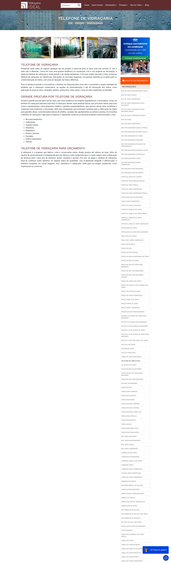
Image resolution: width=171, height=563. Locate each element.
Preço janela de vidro (130, 299)
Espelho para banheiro (130, 489)
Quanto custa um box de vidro (133, 330)
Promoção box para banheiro (132, 312)
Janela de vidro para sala (131, 553)
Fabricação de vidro (129, 506)
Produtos (123, 5)
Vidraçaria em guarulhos (131, 412)
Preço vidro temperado (130, 308)
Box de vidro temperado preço (133, 115)
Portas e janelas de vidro (131, 209)
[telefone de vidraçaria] (36, 48)
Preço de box (126, 248)
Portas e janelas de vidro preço (134, 213)
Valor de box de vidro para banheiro (132, 374)
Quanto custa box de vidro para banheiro (133, 317)
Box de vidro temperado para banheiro (132, 104)
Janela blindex (127, 530)
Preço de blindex (128, 244)
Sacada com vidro (128, 344)
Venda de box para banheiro (132, 379)
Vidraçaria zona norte (130, 432)
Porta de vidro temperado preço (134, 193)
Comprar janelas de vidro (131, 461)
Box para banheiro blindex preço (134, 132)
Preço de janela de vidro (131, 281)
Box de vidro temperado (130, 99)
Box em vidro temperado (131, 124)
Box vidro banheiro (129, 436)
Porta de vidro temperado (131, 189)
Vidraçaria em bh (127, 400)
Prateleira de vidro (129, 228)
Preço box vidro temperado (132, 240)
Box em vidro (126, 119)
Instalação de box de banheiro (133, 526)
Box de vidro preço (129, 95)
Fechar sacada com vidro (131, 522)
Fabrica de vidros (128, 498)
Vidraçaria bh (126, 387)
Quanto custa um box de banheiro (134, 326)
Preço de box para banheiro (132, 271)
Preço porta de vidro (129, 303)
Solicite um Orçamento (136, 81)
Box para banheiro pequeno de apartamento (133, 145)
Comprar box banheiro (130, 457)
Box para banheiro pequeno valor (134, 150)
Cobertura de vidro (129, 453)
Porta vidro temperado (130, 201)
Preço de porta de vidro (131, 291)
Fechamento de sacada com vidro (134, 514)
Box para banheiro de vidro (132, 136)
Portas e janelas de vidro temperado (131, 219)
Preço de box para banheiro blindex (132, 276)
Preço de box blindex (129, 252)
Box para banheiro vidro (131, 158)
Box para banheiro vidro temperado (131, 163)
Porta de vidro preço (129, 185)
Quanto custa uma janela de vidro (134, 340)
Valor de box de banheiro (131, 369)
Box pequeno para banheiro (132, 169)
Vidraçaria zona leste (130, 428)
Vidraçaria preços (128, 420)
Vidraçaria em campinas (130, 404)
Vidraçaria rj (126, 424)
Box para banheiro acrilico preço (134, 128)
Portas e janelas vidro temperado (135, 224)
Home (87, 5)
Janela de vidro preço (130, 557)
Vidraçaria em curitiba (130, 408)
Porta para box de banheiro (132, 197)
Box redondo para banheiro (132, 173)
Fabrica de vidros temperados (133, 502)
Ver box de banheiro (129, 383)
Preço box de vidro (129, 236)
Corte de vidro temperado (131, 477)
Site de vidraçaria (128, 353)
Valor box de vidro (128, 365)
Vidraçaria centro (128, 395)
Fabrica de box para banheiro (132, 493)
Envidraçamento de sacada (132, 485)
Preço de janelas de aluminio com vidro (134, 286)
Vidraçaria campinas (129, 391)
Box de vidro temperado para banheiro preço (132, 110)
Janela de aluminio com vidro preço (132, 535)
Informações (110, 5)
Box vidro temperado (129, 449)
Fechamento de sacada (130, 510)
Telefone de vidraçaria (130, 361)
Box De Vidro (135, 5)
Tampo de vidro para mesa (131, 357)
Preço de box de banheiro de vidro (135, 256)
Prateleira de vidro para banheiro (134, 232)
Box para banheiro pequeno (132, 140)
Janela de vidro (127, 540)
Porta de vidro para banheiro (132, 181)
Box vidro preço (127, 444)
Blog (147, 5)
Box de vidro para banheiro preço (134, 91)
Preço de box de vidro (130, 260)
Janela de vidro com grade (131, 549)
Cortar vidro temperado (131, 473)
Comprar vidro (127, 465)
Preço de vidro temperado (131, 295)
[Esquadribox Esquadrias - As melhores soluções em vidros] (31, 5)
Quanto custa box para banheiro (134, 322)
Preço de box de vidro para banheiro (132, 266)
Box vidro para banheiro (131, 440)
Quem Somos (97, 5)
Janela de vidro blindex (130, 545)
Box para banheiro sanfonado (133, 154)
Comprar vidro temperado (131, 469)
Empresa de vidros (128, 481)
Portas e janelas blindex (131, 205)
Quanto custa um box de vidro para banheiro (135, 335)
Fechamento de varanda (130, 518)
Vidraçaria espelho (129, 416)
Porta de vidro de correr (131, 177)
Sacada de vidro (127, 348)
